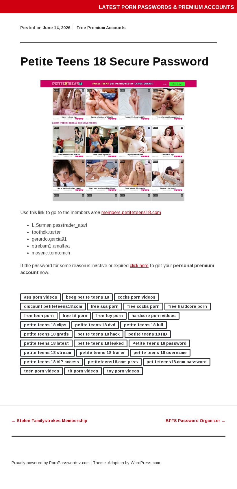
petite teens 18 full (143, 325)
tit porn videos (83, 371)
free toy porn (109, 315)
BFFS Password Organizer (195, 420)
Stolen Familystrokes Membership (49, 420)
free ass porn (104, 306)
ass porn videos (40, 297)
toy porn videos (123, 371)
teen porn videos (41, 371)
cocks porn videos (136, 297)
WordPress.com (145, 462)
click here (139, 265)
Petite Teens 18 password (159, 343)
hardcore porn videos (154, 315)
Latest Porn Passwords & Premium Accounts (166, 7)
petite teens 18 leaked (100, 343)
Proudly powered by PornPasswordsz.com (51, 462)
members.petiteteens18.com (131, 212)
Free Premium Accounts (101, 27)
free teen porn (39, 315)
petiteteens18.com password (177, 361)
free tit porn (74, 315)
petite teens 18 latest (46, 343)
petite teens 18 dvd (95, 325)
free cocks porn (143, 306)
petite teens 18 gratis (46, 334)
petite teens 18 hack (98, 334)
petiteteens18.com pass (113, 361)
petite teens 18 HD (147, 334)
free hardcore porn (187, 306)
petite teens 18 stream (47, 352)
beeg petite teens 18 (87, 297)
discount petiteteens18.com (53, 306)
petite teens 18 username (160, 352)
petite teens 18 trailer (102, 352)
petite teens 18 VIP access (51, 361)
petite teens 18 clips (45, 325)
